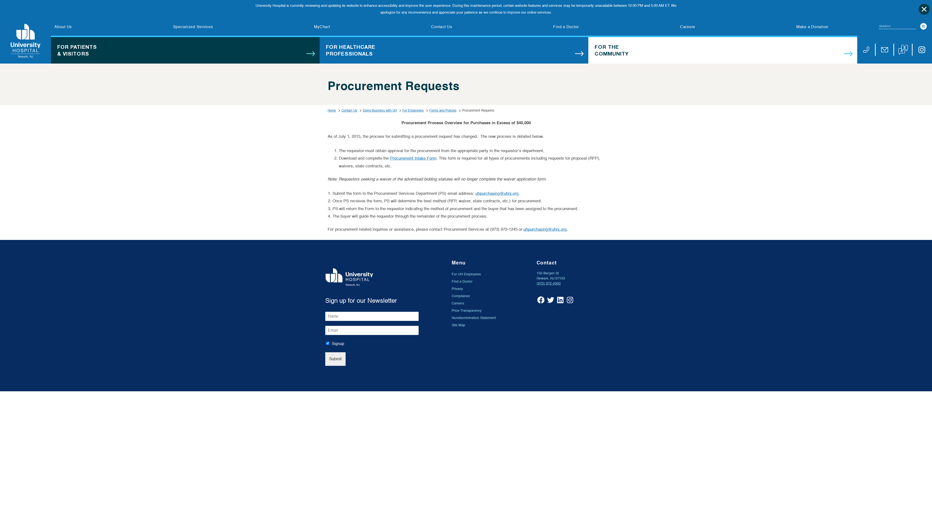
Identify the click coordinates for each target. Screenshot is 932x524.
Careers (458, 303)
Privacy (457, 289)
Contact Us (349, 110)
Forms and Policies (443, 110)
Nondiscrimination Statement (474, 318)
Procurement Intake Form (413, 158)
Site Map (458, 325)
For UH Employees (466, 274)
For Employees (413, 110)
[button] (903, 50)
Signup (338, 344)
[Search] (923, 26)
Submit (335, 359)
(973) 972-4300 (549, 283)
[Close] (924, 9)
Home (332, 110)
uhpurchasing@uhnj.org (496, 193)
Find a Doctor (462, 281)
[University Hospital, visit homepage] (25, 41)
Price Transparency (467, 310)
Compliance (461, 296)
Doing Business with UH (380, 110)
